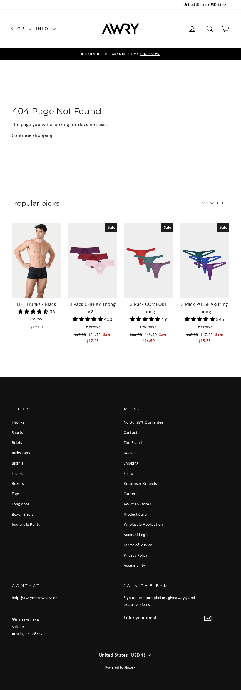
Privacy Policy (136, 555)
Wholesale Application (143, 524)
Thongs (18, 422)
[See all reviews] (34, 311)
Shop (19, 28)
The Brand (133, 442)
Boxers (18, 483)
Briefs (17, 442)
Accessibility (134, 565)
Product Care (135, 514)
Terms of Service (138, 545)
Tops (16, 493)
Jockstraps (21, 452)
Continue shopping (32, 135)
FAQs (128, 452)
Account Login (136, 534)
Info (43, 28)
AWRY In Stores (137, 504)
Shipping (131, 463)
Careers (130, 493)
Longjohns (20, 504)
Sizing (129, 473)
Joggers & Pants (26, 524)
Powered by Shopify (120, 667)
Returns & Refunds (140, 483)
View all (213, 203)
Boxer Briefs (22, 514)
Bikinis (17, 463)
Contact (131, 432)
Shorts (17, 432)
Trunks (17, 473)
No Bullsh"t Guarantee (144, 422)
